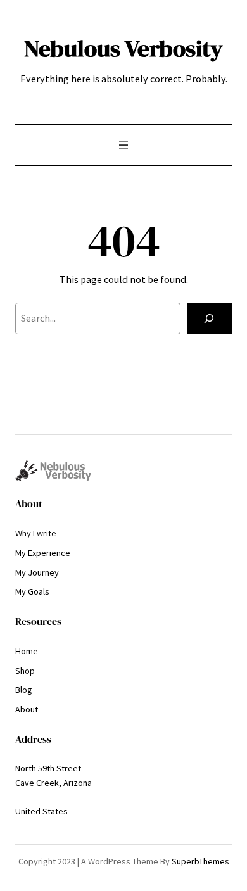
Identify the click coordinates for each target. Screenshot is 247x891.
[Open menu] (123, 145)
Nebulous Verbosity (123, 48)
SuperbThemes (200, 861)
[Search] (209, 318)
